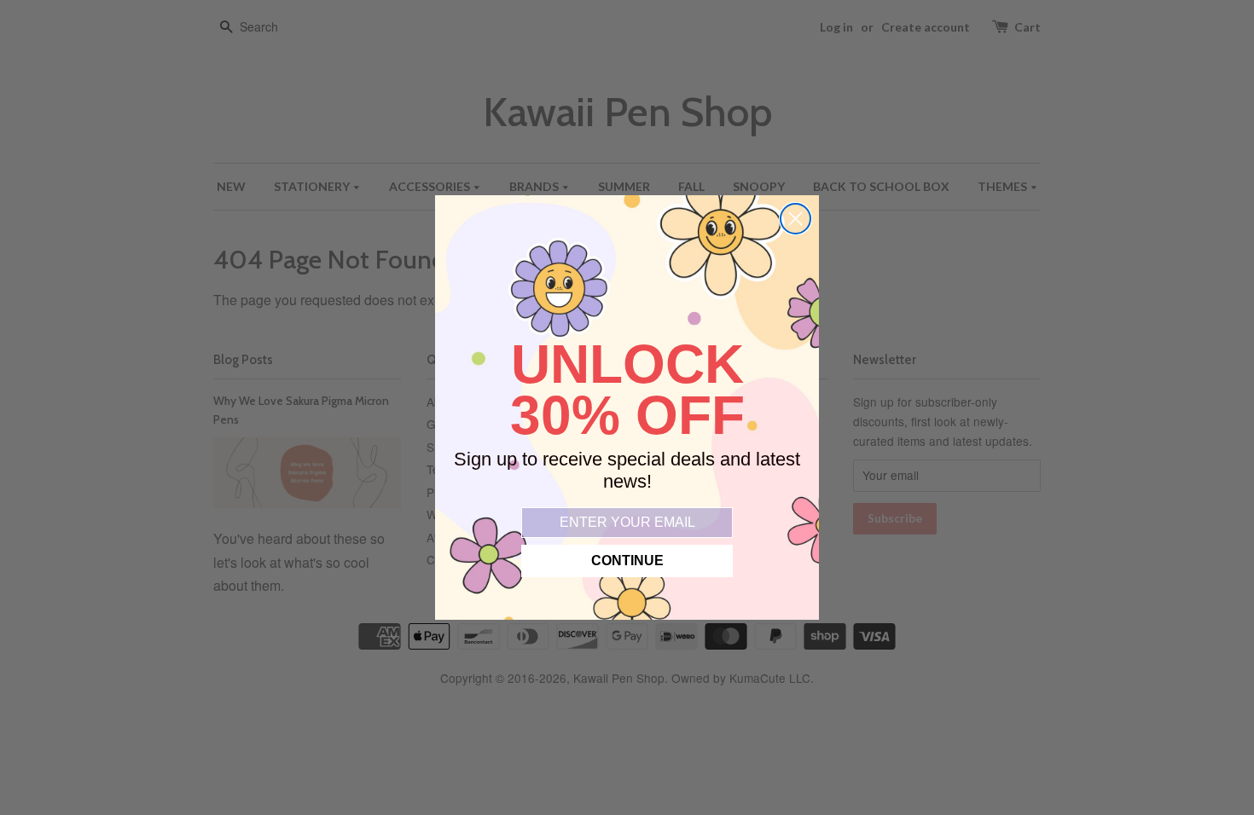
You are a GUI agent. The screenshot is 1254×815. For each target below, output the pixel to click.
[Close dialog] (795, 219)
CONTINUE (627, 560)
